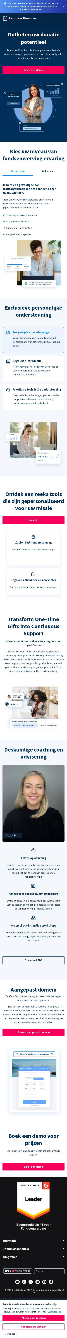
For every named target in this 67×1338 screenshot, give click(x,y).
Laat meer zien (54, 1311)
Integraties (9, 1257)
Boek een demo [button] (33, 70)
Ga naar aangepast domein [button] (33, 1032)
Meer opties (9, 1333)
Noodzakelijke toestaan (33, 1326)
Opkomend (48, 171)
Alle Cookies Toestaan (34, 1318)
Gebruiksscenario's (15, 1248)
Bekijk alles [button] (33, 520)
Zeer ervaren (18, 171)
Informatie (9, 1240)
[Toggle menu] (59, 18)
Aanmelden (36, 9)
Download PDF (33, 960)
